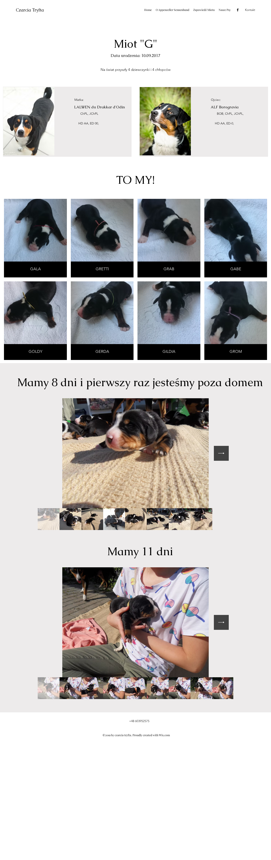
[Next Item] (221, 453)
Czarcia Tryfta (30, 10)
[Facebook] (238, 10)
